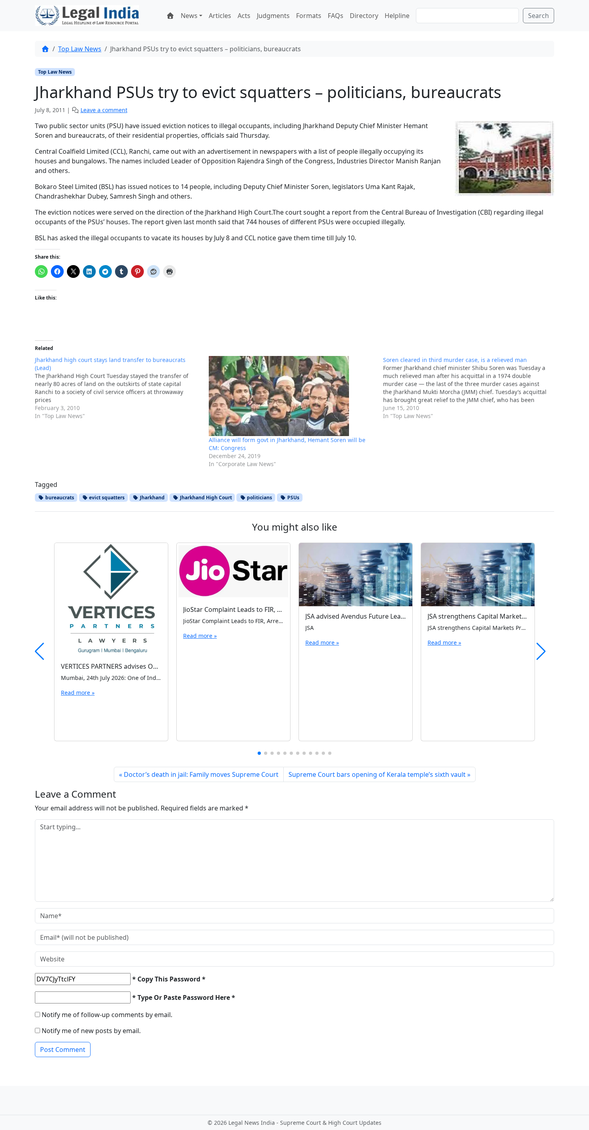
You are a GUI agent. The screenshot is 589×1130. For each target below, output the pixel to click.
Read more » (78, 692)
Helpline (397, 15)
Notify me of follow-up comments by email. (107, 1014)
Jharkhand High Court (205, 497)
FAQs (335, 15)
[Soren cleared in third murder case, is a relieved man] (470, 388)
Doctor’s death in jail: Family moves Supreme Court (201, 774)
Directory (364, 15)
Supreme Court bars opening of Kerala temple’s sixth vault (377, 774)
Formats (308, 15)
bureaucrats (59, 497)
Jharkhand (152, 497)
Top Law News (79, 48)
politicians (259, 497)
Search (538, 15)
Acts (244, 15)
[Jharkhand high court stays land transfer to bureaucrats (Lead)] (122, 388)
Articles (220, 15)
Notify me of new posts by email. (91, 1030)
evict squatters (106, 497)
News (189, 15)
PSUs (292, 497)
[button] (259, 753)
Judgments (273, 15)
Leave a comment (104, 110)
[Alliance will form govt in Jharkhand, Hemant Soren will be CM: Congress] (292, 396)
